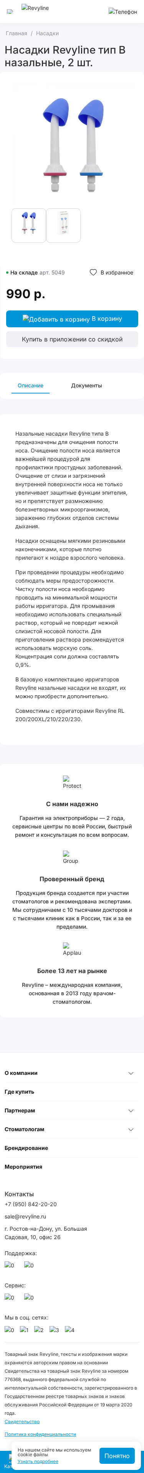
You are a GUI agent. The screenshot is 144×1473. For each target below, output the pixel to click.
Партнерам (20, 1110)
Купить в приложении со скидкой (72, 339)
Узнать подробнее (38, 1461)
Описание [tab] (30, 385)
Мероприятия (23, 1166)
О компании (21, 1073)
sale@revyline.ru (25, 1216)
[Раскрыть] (130, 1073)
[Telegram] (30, 1267)
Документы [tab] (86, 385)
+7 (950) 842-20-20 (31, 1204)
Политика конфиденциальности (40, 1434)
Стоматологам (24, 1129)
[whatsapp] (11, 1267)
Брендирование (26, 1148)
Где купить (19, 1091)
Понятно (117, 1456)
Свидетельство (22, 1421)
